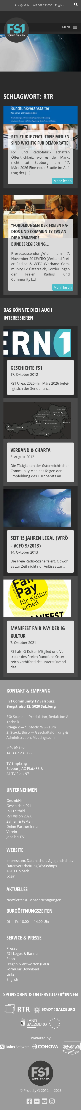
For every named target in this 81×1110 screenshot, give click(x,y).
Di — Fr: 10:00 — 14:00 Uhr (28, 921)
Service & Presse (23, 937)
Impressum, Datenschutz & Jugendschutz (39, 860)
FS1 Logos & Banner (22, 953)
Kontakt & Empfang (28, 690)
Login (10, 876)
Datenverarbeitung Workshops (31, 865)
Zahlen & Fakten (19, 821)
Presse (11, 948)
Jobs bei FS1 (16, 836)
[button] (66, 27)
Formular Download (22, 969)
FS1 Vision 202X (19, 816)
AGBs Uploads (18, 871)
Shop (10, 958)
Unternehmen (21, 789)
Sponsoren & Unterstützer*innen (40, 994)
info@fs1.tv (22, 5)
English (59, 5)
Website (14, 849)
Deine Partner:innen (23, 826)
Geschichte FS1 (18, 805)
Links (10, 974)
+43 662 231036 (42, 5)
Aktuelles (17, 889)
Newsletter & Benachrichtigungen (33, 900)
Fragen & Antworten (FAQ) (27, 964)
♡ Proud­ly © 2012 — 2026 (41, 1090)
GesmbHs (14, 800)
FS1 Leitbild (15, 811)
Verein (11, 831)
